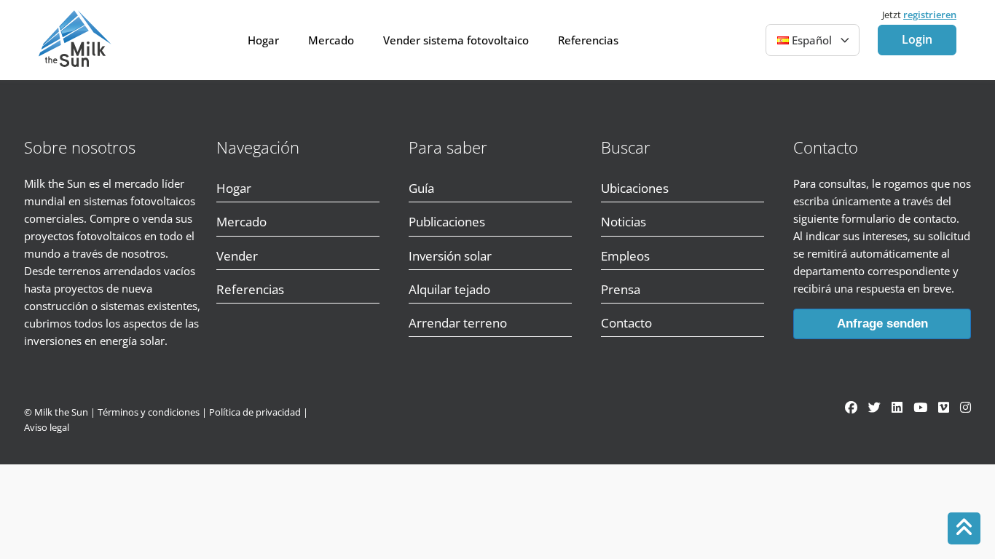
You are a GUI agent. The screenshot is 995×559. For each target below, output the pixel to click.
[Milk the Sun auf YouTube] (920, 407)
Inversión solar (450, 255)
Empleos (625, 255)
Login (917, 39)
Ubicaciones (635, 188)
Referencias (588, 40)
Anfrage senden (882, 323)
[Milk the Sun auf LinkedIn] (897, 407)
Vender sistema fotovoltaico (456, 40)
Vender (237, 255)
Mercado (331, 40)
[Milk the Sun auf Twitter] (874, 407)
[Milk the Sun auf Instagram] (965, 407)
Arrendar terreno (458, 322)
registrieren (929, 14)
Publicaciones (447, 221)
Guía (421, 188)
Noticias (623, 221)
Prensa (620, 289)
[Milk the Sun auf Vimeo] (943, 407)
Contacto (626, 322)
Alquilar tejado (449, 289)
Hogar (263, 40)
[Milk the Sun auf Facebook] (851, 407)
